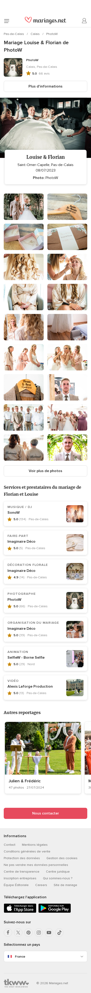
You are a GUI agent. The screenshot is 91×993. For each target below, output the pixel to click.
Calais (36, 34)
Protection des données (22, 858)
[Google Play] (54, 912)
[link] (43, 758)
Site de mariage (65, 885)
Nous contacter (45, 813)
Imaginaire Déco (21, 541)
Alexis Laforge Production (30, 686)
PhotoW (52, 34)
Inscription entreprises (20, 878)
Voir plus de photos (45, 471)
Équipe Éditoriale (16, 885)
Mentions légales (35, 845)
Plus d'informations (45, 86)
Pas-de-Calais (14, 34)
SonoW (13, 512)
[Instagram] (39, 932)
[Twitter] (18, 932)
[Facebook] (8, 932)
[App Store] (20, 912)
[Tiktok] (59, 932)
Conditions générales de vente (27, 851)
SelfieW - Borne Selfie (26, 657)
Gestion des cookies (61, 858)
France (20, 957)
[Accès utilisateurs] (84, 20)
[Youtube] (49, 932)
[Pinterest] (28, 932)
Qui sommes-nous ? (57, 878)
